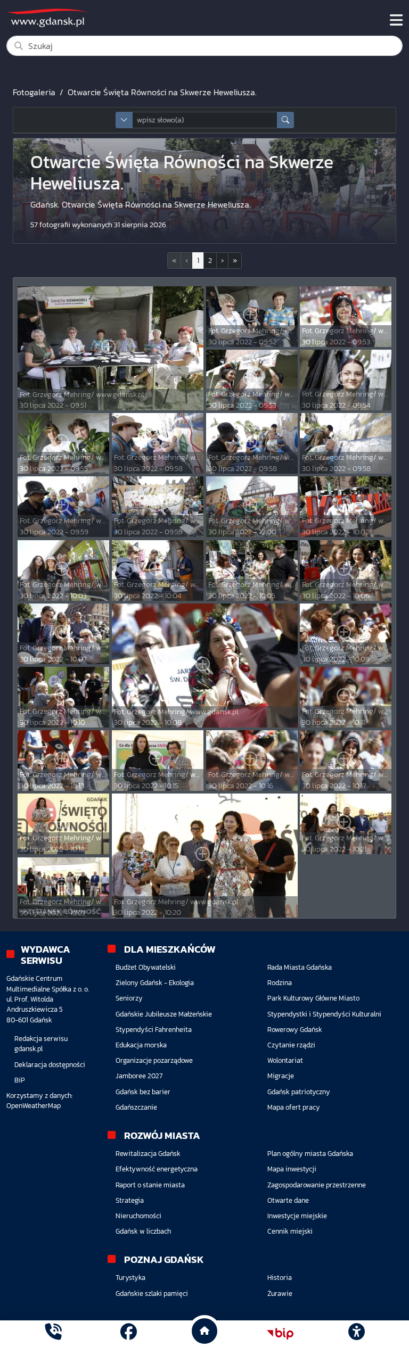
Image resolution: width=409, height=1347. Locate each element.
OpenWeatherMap (33, 1106)
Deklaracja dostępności (49, 1065)
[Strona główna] (53, 1333)
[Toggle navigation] (396, 20)
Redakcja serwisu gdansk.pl (41, 1044)
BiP (19, 1080)
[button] (222, 260)
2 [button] (210, 260)
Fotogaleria (34, 92)
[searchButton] (285, 120)
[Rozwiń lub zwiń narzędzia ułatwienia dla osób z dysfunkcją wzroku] (356, 1333)
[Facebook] (128, 1333)
